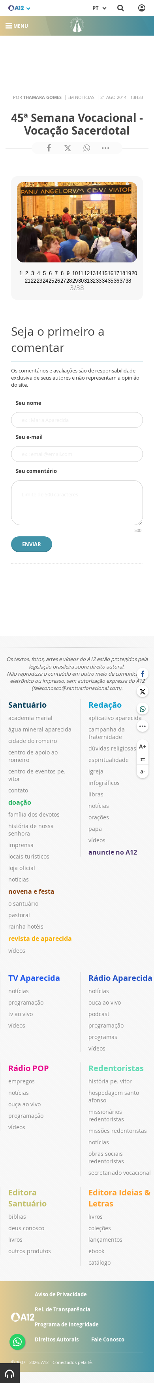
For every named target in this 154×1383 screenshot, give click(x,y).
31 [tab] (86, 280)
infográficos (104, 782)
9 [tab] (68, 272)
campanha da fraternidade (106, 733)
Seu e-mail (29, 437)
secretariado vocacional (119, 1172)
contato (18, 790)
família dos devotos (34, 814)
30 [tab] (80, 280)
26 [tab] (56, 280)
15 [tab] (104, 272)
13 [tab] (92, 272)
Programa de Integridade (67, 1324)
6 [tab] (50, 272)
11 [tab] (80, 272)
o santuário (23, 903)
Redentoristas (116, 1068)
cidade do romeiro (32, 741)
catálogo (99, 1262)
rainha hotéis (25, 926)
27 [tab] (62, 280)
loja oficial (21, 868)
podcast (98, 1014)
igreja (95, 771)
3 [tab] (32, 272)
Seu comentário (36, 471)
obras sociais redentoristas (106, 1157)
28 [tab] (68, 280)
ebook (96, 1251)
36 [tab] (116, 280)
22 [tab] (33, 280)
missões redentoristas (117, 1130)
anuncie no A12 (112, 852)
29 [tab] (74, 280)
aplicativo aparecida (115, 718)
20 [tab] (133, 272)
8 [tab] (62, 272)
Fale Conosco (107, 1339)
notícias (18, 879)
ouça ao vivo (104, 1002)
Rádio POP (28, 1068)
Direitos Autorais (57, 1339)
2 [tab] (26, 272)
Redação (105, 704)
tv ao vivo (20, 1014)
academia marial (30, 718)
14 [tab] (98, 272)
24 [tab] (45, 280)
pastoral (19, 915)
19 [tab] (128, 272)
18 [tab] (122, 272)
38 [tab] (128, 280)
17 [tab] (116, 272)
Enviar (31, 544)
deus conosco (26, 1228)
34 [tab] (104, 280)
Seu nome (28, 403)
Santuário (27, 704)
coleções (99, 1228)
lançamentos (105, 1239)
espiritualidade (108, 760)
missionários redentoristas (106, 1115)
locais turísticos (28, 856)
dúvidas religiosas (112, 748)
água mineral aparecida (39, 729)
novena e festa (31, 891)
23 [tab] (39, 280)
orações (98, 817)
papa (95, 828)
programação (25, 1002)
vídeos (16, 950)
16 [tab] (110, 272)
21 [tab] (27, 280)
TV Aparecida (34, 978)
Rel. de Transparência (62, 1309)
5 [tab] (44, 272)
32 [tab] (92, 280)
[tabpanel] (77, 222)
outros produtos (29, 1251)
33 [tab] (98, 280)
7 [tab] (56, 272)
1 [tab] (20, 272)
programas (102, 1037)
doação (19, 802)
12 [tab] (86, 272)
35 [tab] (110, 280)
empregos (21, 1081)
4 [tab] (38, 272)
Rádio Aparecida (120, 978)
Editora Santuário (27, 1198)
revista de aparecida (40, 938)
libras (95, 794)
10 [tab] (74, 272)
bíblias (17, 1216)
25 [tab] (51, 280)
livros (15, 1239)
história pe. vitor (110, 1081)
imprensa (21, 845)
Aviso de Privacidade (61, 1294)
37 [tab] (122, 280)
